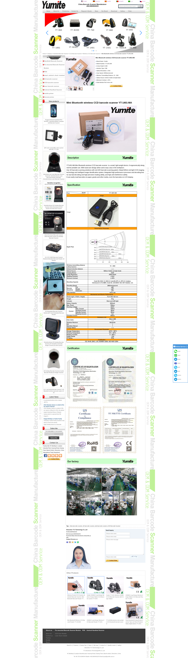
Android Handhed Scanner (53, 90)
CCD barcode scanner (51, 82)
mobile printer (48, 93)
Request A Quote (86, 11)
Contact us (49, 635)
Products (65, 11)
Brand (48, 642)
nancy (179, 375)
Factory (48, 638)
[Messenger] (60, 455)
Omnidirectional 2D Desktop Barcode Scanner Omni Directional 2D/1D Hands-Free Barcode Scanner (54, 207)
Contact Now (54, 459)
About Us (56, 11)
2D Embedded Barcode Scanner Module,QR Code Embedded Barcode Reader (54, 313)
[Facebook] (45, 455)
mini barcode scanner (101, 526)
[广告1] (94, 52)
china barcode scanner (76, 526)
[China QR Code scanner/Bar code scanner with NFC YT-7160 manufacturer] (54, 135)
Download (114, 11)
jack (178, 367)
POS (45, 71)
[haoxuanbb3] (67, 542)
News (96, 11)
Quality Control (112, 645)
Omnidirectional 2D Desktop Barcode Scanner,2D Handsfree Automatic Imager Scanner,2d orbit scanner (54, 344)
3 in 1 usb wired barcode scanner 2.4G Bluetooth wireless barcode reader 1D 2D (53, 391)
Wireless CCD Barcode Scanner (91, 53)
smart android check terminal (54, 75)
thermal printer (49, 97)
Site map (95, 645)
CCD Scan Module (60, 633)
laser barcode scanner (51, 86)
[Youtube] (49, 455)
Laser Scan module (61, 635)
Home (48, 11)
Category (49, 53)
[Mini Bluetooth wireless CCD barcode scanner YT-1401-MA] (80, 71)
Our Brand (104, 11)
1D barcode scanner (88, 526)
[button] (91, 50)
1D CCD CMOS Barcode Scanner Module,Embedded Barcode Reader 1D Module (53, 259)
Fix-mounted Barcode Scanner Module (68, 630)
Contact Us (74, 11)
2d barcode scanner (50, 79)
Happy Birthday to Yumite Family (53, 412)
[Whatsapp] (56, 455)
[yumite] (75, 542)
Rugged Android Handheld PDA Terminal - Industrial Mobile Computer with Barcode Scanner (54, 121)
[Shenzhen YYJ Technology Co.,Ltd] (53, 8)
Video (130, 11)
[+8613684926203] (78, 542)
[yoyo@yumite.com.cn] (72, 542)
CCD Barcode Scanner (75, 53)
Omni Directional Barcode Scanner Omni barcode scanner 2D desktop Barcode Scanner (54, 236)
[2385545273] (70, 542)
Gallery (122, 11)
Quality (48, 640)
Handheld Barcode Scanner (60, 53)
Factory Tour (83, 645)
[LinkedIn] (53, 455)
